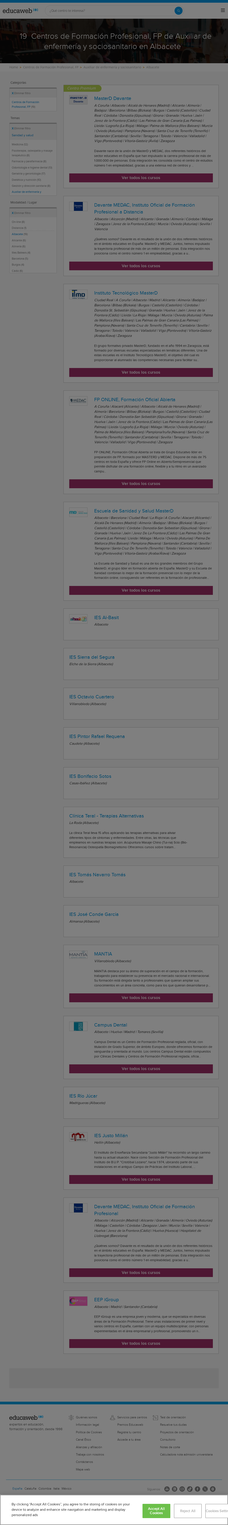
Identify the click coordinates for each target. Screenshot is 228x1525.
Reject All (188, 1511)
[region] (114, 1510)
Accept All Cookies (156, 1511)
